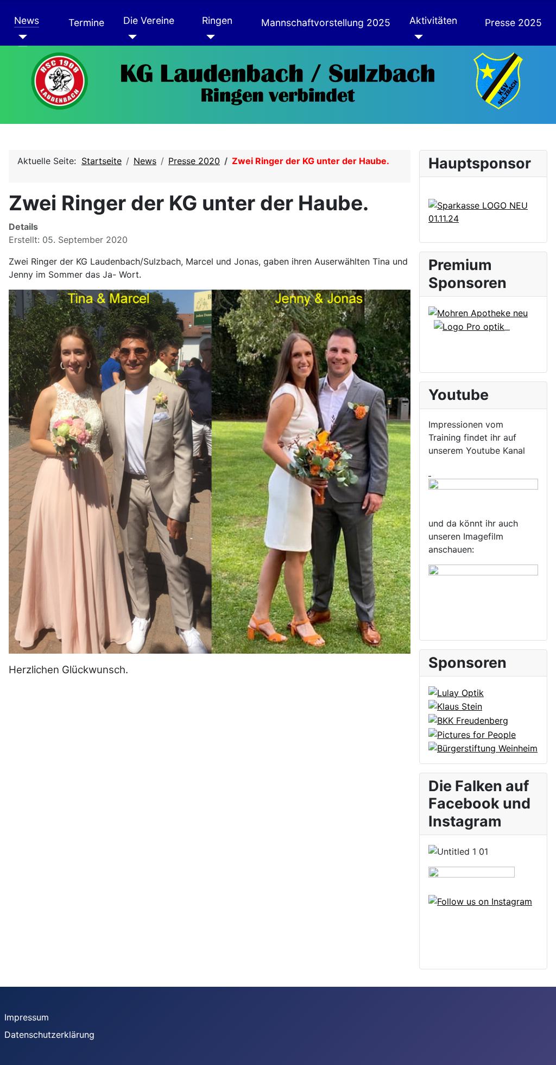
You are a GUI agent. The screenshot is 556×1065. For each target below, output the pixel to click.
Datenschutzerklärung (49, 1034)
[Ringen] (209, 37)
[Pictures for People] (472, 733)
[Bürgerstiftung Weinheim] (483, 747)
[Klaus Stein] (455, 705)
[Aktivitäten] (416, 37)
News (26, 20)
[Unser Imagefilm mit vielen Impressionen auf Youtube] (483, 592)
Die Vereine (148, 20)
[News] (21, 37)
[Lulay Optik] (456, 691)
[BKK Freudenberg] (468, 719)
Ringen (217, 20)
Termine (86, 22)
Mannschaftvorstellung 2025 (325, 22)
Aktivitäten (433, 20)
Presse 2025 (513, 22)
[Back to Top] (542, 1051)
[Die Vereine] (130, 37)
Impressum (26, 1017)
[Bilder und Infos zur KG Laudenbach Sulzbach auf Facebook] (471, 879)
